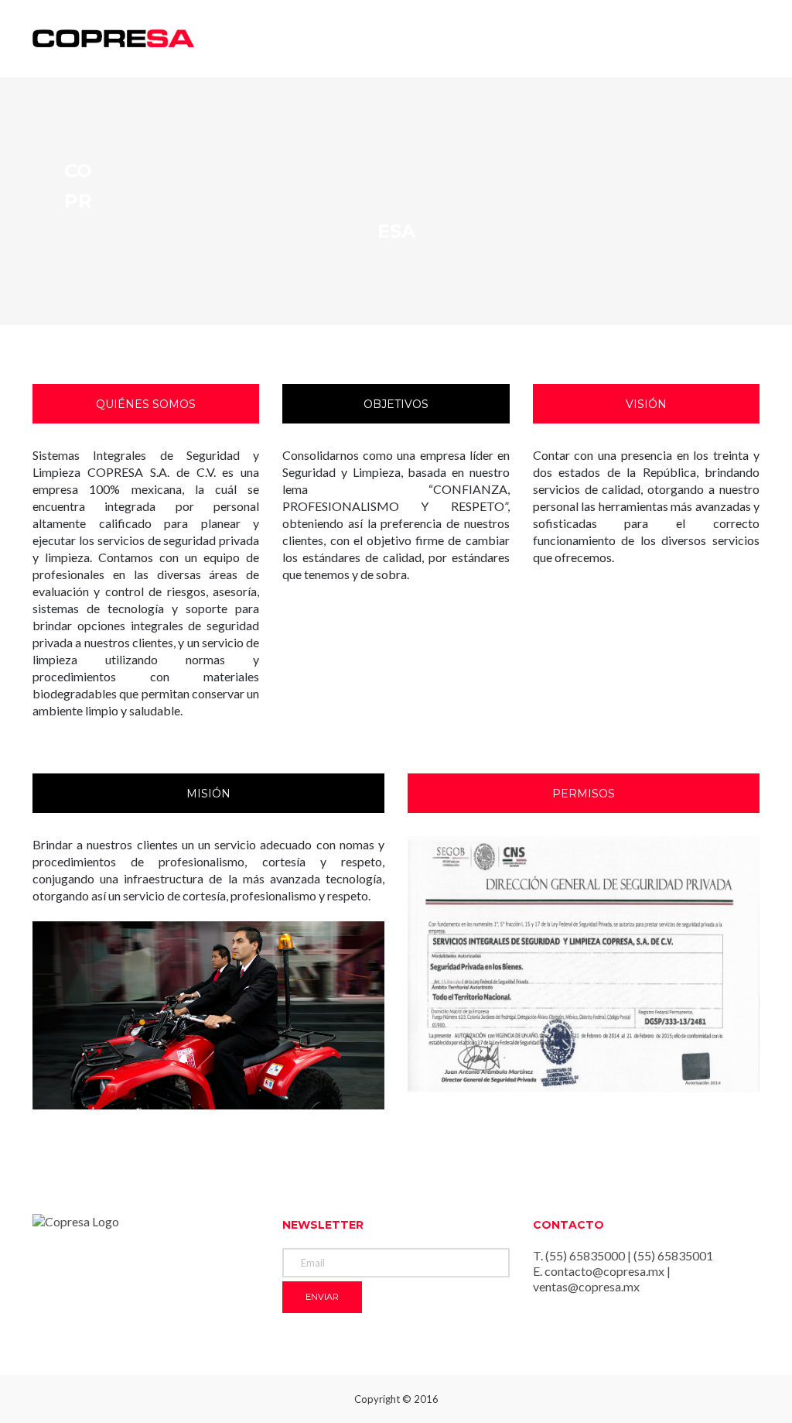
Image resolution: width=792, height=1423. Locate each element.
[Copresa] (113, 38)
